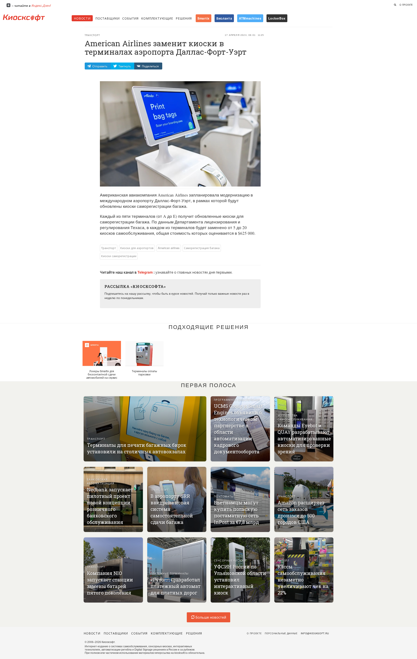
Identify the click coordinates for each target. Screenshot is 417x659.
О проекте (406, 4)
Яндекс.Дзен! (41, 5)
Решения (184, 18)
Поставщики (107, 18)
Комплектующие (157, 18)
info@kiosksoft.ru (315, 633)
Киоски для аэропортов (137, 248)
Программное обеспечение (237, 399)
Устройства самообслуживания (295, 417)
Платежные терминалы (170, 573)
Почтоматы (224, 496)
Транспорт (92, 35)
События (130, 18)
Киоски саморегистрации (118, 256)
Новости (82, 18)
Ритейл (284, 560)
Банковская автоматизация (100, 481)
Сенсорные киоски (230, 560)
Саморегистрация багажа (202, 248)
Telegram (145, 272)
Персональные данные (281, 633)
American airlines (169, 248)
